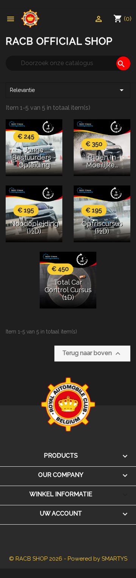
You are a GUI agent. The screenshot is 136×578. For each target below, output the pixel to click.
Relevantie (68, 90)
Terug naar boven (92, 353)
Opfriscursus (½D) (102, 227)
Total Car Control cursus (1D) (68, 289)
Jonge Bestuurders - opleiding (34, 157)
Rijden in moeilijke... (102, 161)
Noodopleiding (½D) (34, 227)
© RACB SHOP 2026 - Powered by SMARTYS (68, 558)
